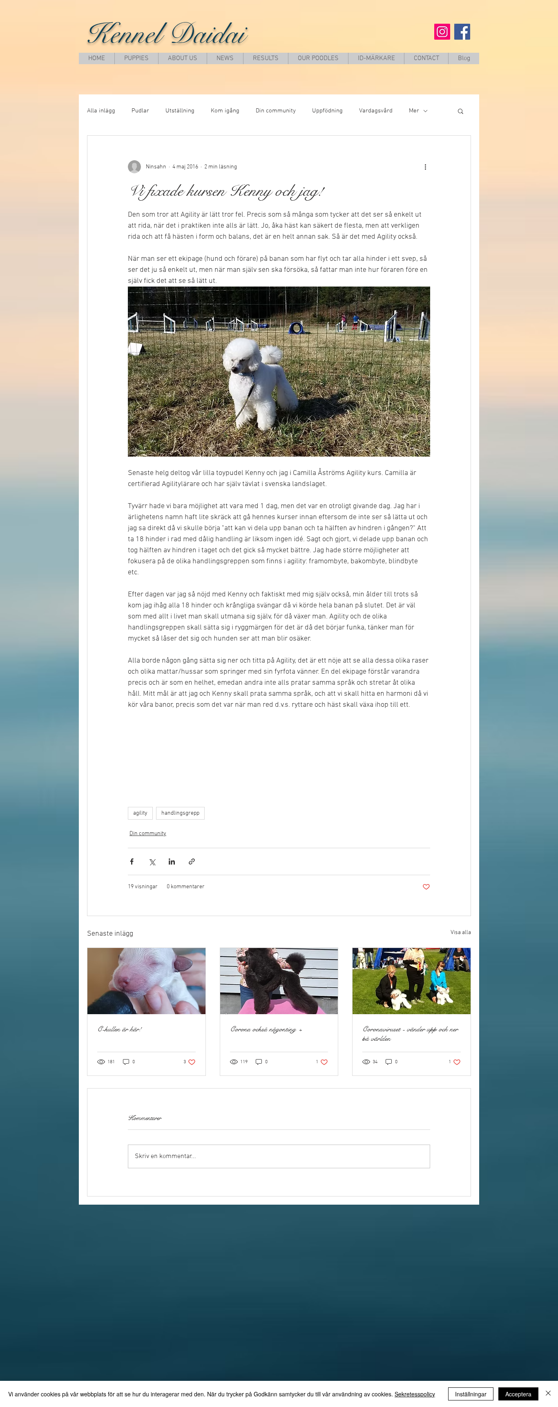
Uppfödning (327, 110)
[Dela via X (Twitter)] (152, 861)
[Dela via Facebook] (132, 861)
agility (140, 813)
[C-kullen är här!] (146, 981)
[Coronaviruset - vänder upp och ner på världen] (412, 981)
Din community (276, 110)
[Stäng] (548, 1393)
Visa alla (461, 932)
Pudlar (140, 110)
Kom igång (225, 110)
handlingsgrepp (180, 813)
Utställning (179, 110)
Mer (414, 110)
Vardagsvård (376, 110)
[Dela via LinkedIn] (172, 861)
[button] (460, 111)
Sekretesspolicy (415, 1394)
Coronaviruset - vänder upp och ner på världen (410, 1033)
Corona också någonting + (266, 1029)
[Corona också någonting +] (279, 981)
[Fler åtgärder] (425, 167)
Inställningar (471, 1394)
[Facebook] (462, 32)
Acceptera (518, 1394)
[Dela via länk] (192, 861)
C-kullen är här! (119, 1029)
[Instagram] (442, 32)
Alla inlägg (101, 110)
